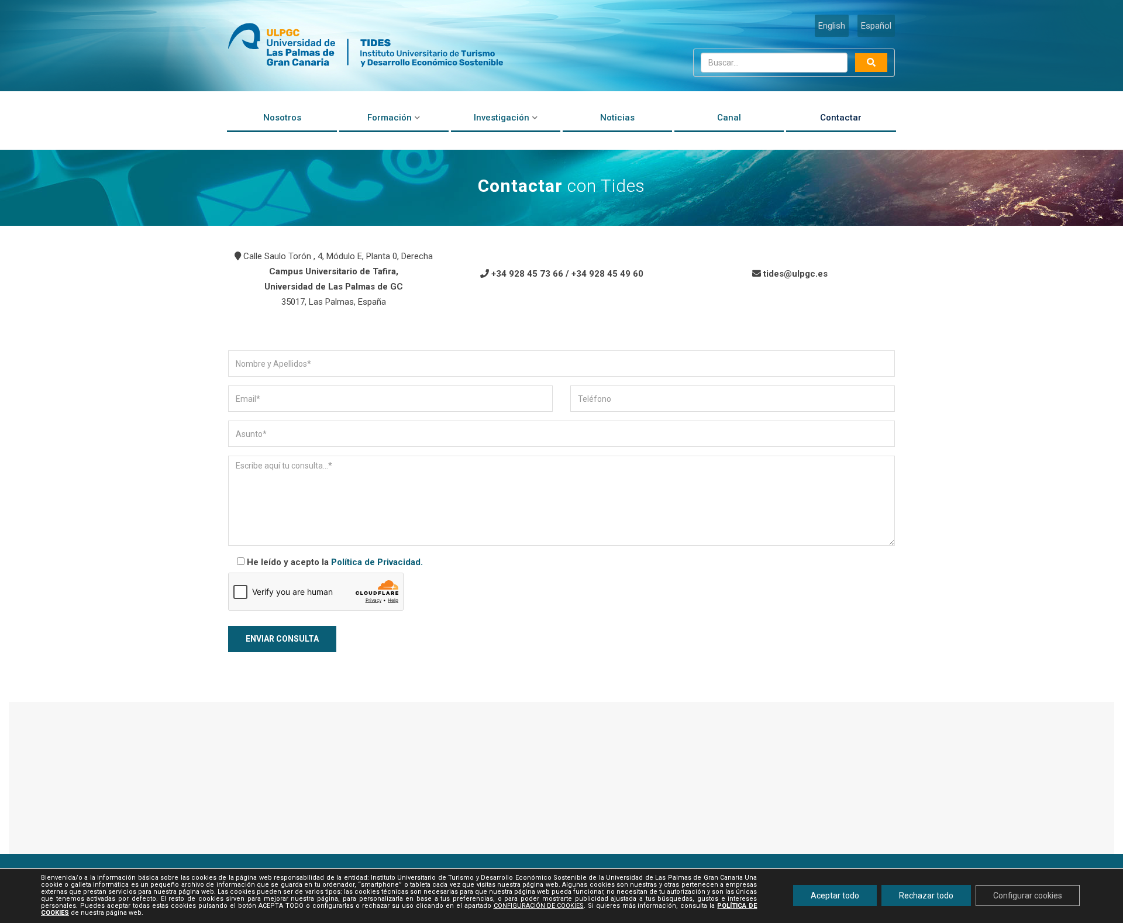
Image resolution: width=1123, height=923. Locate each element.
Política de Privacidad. (377, 562)
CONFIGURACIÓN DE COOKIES (539, 906)
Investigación (501, 117)
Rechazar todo (926, 896)
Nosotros (282, 117)
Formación (389, 117)
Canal (729, 117)
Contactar (841, 117)
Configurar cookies (1027, 896)
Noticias (617, 117)
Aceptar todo (835, 896)
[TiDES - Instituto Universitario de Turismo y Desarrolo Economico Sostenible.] (365, 45)
